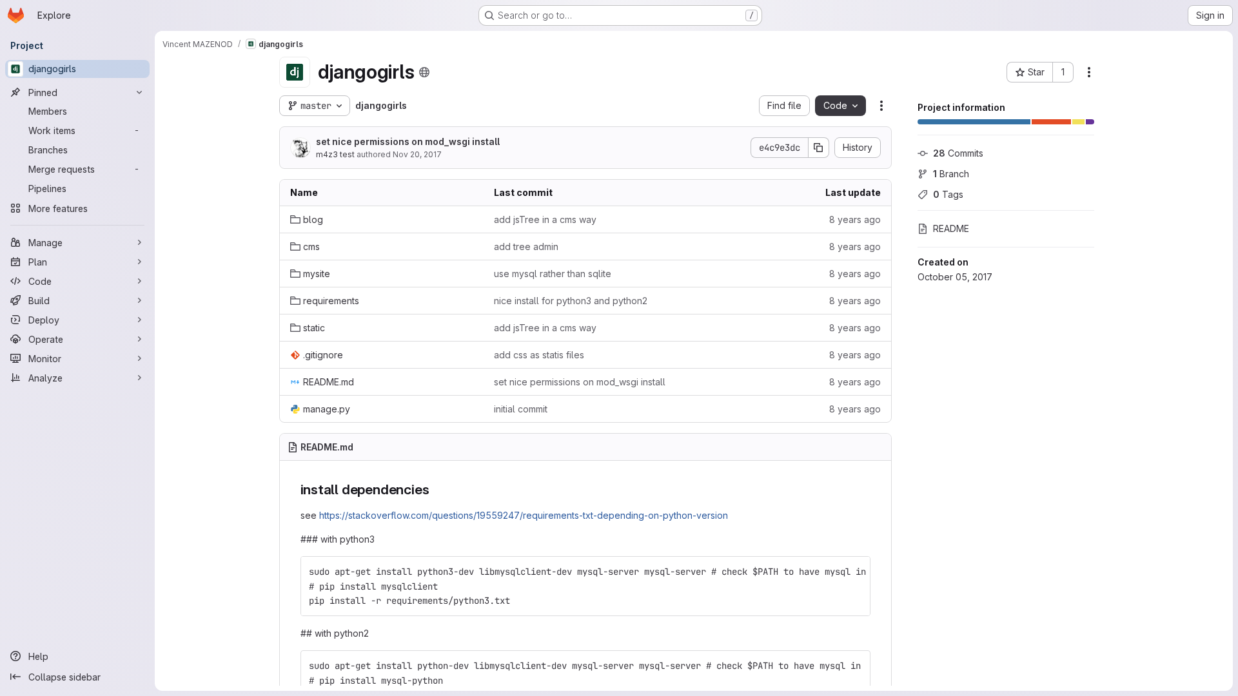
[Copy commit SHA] (819, 147)
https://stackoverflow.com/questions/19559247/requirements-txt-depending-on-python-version (523, 515)
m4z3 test (335, 154)
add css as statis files (539, 354)
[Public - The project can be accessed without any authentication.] (424, 72)
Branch (951, 173)
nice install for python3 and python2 (570, 300)
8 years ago (855, 219)
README (951, 228)
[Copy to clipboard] (855, 571)
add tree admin (526, 246)
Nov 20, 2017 (417, 154)
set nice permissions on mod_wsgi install (408, 141)
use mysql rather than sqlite (552, 273)
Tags (948, 194)
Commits (958, 153)
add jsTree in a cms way (545, 219)
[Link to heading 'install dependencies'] (436, 489)
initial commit (520, 408)
